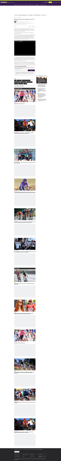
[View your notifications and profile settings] (56, 2)
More (45, 4)
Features (41, 4)
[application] (24, 48)
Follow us (30, 26)
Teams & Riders (19, 17)
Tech (33, 4)
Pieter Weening (21, 83)
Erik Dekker (16, 83)
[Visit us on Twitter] (44, 2)
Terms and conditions (17, 454)
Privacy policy (32, 454)
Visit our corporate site (39, 449)
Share (16, 26)
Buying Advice (37, 4)
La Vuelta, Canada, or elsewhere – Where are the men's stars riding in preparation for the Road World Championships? (42, 85)
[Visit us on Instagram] (45, 2)
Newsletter (34, 26)
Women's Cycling (25, 4)
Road (15, 80)
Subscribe (50, 2)
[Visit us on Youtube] (46, 2)
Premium (30, 4)
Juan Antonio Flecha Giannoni (26, 80)
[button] (59, 2)
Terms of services (24, 72)
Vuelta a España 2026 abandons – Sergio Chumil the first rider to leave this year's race (42, 100)
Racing (20, 4)
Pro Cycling (15, 17)
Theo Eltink (25, 83)
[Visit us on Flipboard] (47, 2)
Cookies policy (40, 454)
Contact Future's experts (25, 454)
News (17, 4)
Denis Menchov (19, 80)
